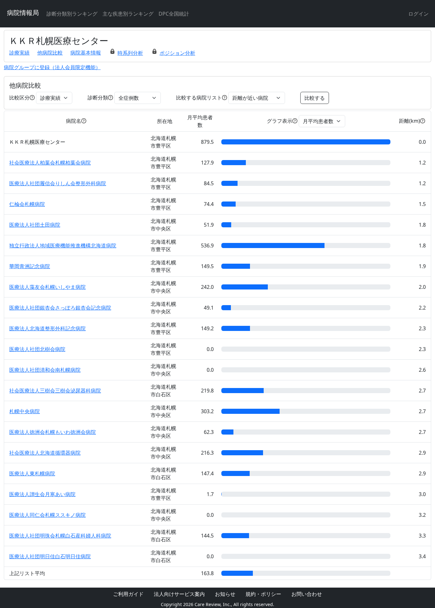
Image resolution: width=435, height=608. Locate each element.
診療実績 (19, 52)
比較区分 (19, 97)
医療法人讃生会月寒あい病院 (42, 494)
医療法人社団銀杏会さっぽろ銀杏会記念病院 (60, 307)
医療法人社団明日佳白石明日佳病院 (50, 556)
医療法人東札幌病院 (32, 473)
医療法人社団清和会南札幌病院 (45, 369)
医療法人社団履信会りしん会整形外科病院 (57, 183)
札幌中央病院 (24, 411)
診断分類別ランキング (71, 13)
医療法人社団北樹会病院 (37, 349)
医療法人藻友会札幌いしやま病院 (47, 286)
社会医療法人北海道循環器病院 (45, 452)
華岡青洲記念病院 (29, 266)
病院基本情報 (85, 52)
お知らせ (225, 593)
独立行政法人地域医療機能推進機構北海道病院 (62, 245)
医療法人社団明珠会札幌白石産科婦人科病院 (60, 535)
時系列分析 (130, 52)
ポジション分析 (177, 52)
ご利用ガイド (128, 593)
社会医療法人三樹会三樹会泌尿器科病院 (55, 390)
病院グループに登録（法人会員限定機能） (52, 67)
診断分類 (98, 97)
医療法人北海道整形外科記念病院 (47, 328)
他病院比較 (50, 52)
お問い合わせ (306, 593)
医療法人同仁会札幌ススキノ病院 (47, 514)
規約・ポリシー (263, 593)
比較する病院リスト (199, 97)
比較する (314, 97)
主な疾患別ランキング (128, 13)
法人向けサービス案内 (179, 593)
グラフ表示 (279, 120)
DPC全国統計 (174, 13)
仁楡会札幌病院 (27, 204)
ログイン (418, 13)
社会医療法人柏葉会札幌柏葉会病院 (50, 162)
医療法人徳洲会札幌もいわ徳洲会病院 (52, 432)
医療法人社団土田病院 (34, 224)
